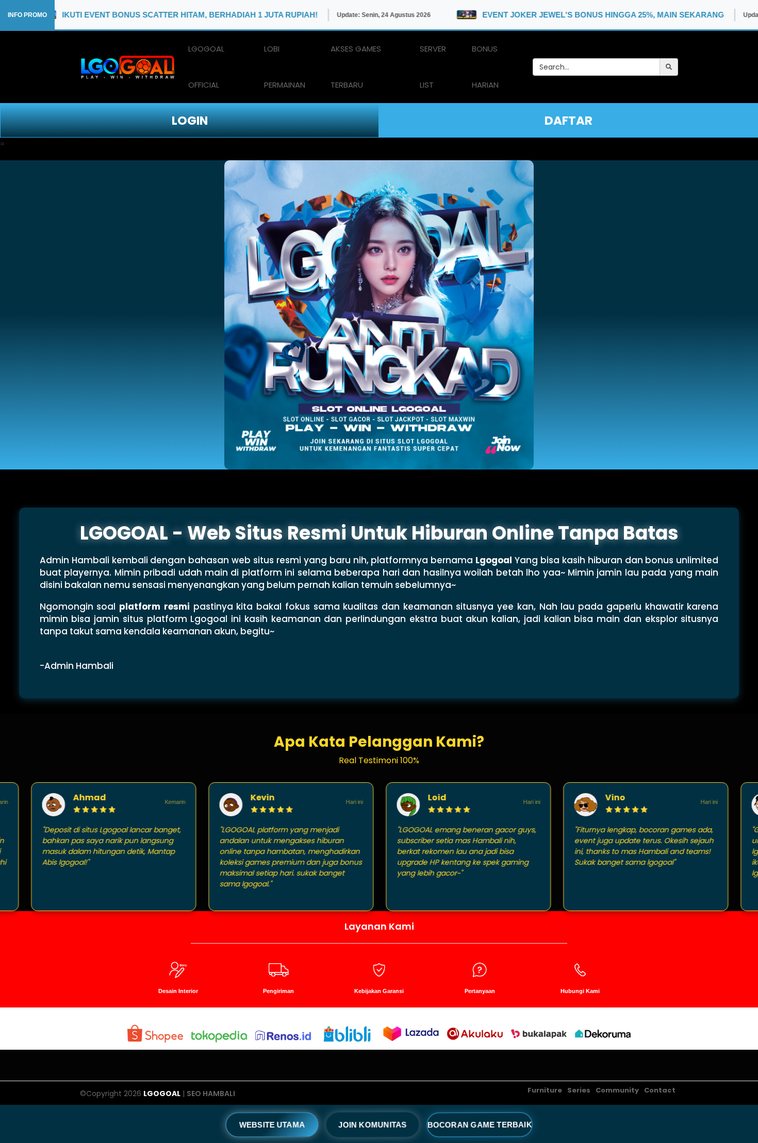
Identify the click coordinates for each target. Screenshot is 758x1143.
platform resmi (154, 606)
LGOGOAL (161, 1093)
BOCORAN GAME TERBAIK (479, 1124)
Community (617, 1090)
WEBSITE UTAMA (272, 1124)
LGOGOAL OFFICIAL (206, 66)
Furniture (545, 1090)
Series (578, 1090)
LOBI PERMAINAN (284, 66)
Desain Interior (178, 991)
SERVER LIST (433, 66)
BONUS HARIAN (485, 66)
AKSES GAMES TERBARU (356, 66)
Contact (659, 1090)
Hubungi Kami (580, 991)
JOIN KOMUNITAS (372, 1124)
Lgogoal (493, 560)
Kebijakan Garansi (379, 991)
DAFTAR (568, 120)
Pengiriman (278, 991)
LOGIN (190, 120)
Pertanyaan (480, 991)
